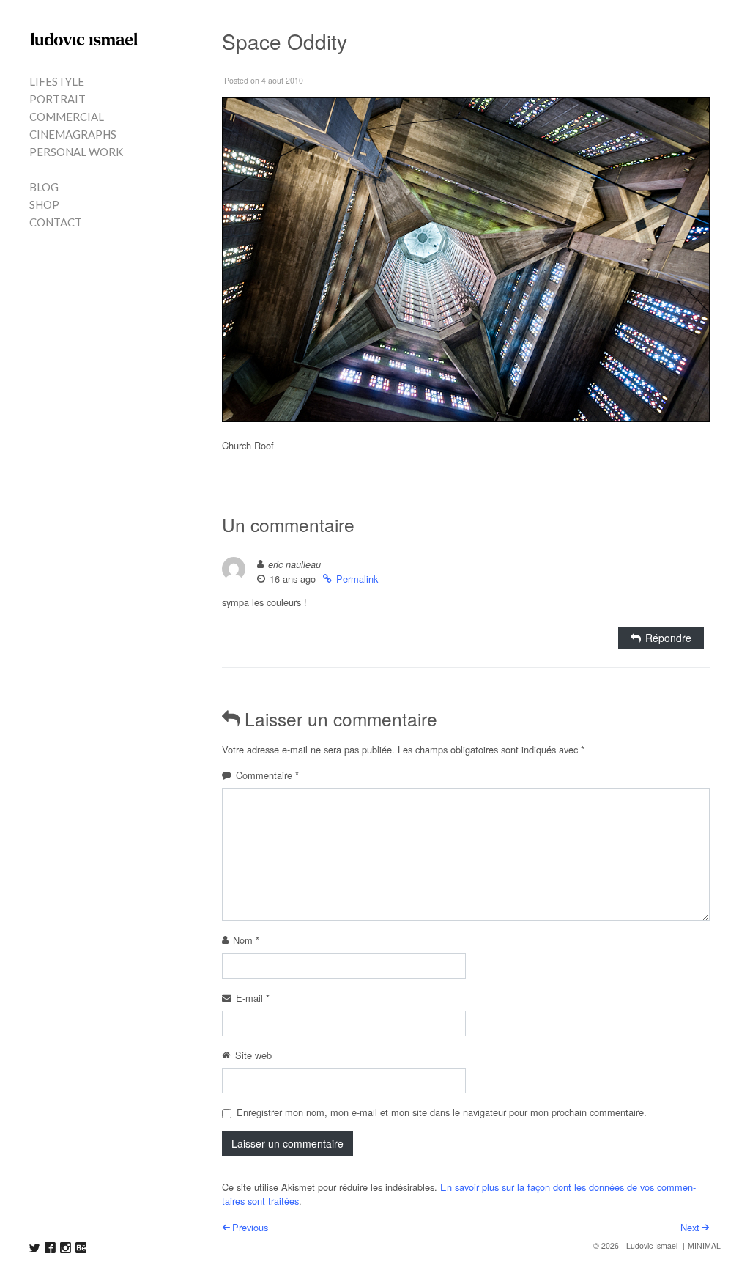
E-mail (253, 998)
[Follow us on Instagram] (65, 1247)
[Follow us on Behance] (80, 1247)
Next (689, 1227)
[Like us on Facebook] (50, 1247)
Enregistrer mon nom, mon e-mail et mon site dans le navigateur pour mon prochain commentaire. (442, 1112)
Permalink (357, 579)
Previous (250, 1227)
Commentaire (267, 775)
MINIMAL (704, 1245)
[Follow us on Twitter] (34, 1247)
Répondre (668, 637)
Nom (246, 940)
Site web (253, 1055)
